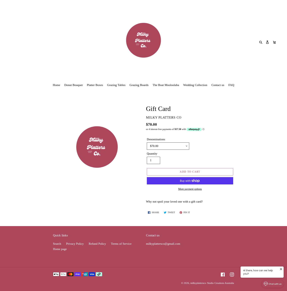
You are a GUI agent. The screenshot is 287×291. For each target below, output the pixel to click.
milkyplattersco (198, 283)
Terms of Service (121, 243)
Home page (60, 249)
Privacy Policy (75, 243)
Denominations (156, 139)
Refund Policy (97, 243)
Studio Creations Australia (220, 283)
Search (57, 243)
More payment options (190, 189)
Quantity (152, 153)
